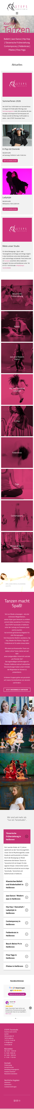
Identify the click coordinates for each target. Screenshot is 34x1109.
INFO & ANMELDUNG (10, 161)
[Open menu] (17, 13)
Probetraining (8, 1065)
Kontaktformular (9, 1067)
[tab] (17, 836)
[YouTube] (19, 1101)
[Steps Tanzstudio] (17, 6)
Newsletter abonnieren (10, 1074)
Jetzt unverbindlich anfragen (17, 690)
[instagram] (17, 1101)
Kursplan (7, 261)
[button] (3, 1008)
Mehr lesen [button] (8, 1014)
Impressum (7, 1082)
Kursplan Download (9, 1072)
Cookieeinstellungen (10, 1087)
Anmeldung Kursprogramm (11, 1069)
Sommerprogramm (8, 111)
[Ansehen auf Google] (7, 1002)
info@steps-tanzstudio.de (8, 1043)
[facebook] (14, 1101)
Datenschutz (7, 1085)
